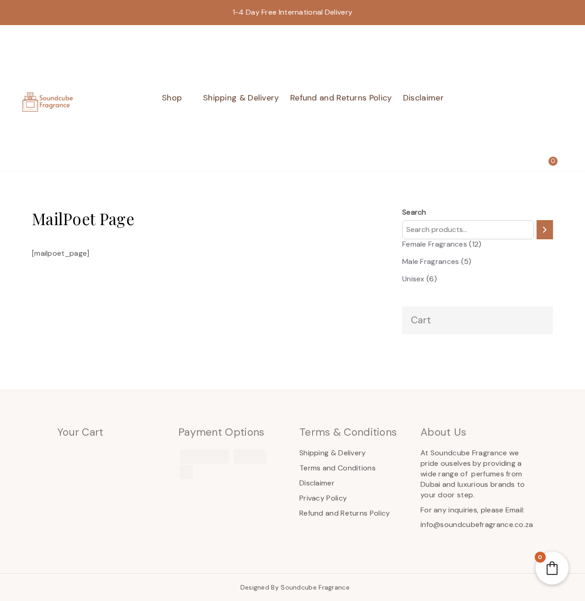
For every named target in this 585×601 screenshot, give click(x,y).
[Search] (545, 230)
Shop (172, 97)
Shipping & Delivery (241, 97)
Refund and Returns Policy (341, 97)
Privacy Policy (323, 498)
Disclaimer (423, 97)
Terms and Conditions (337, 468)
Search (414, 212)
